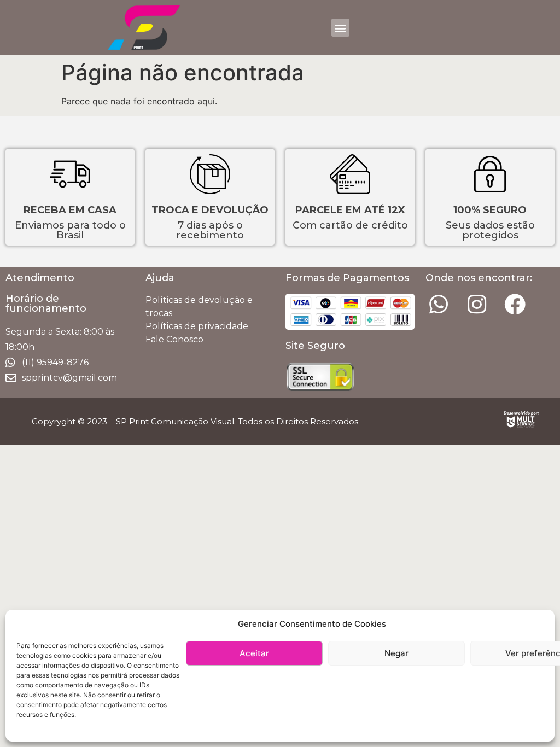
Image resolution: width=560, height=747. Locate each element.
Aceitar (254, 653)
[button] (340, 28)
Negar (396, 653)
